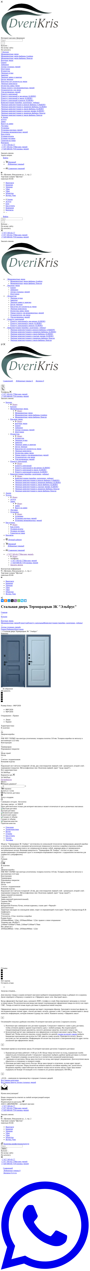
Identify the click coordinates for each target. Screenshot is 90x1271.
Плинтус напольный (23, 466)
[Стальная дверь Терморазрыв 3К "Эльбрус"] (26, 687)
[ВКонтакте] (2, 600)
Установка (19, 516)
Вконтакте (10, 183)
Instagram (9, 185)
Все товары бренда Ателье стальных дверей (18, 1082)
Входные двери (21, 423)
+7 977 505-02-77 (8, 145)
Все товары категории (10, 1080)
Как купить (14, 527)
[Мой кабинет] (2, 384)
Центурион (19, 629)
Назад (15, 404)
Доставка (9, 840)
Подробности (6, 780)
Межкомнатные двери (24, 413)
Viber (8, 189)
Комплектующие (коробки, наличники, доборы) (34, 478)
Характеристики (12, 829)
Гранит (4, 629)
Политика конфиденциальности (16, 1144)
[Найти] (3, 43)
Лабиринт (11, 629)
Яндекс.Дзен (11, 195)
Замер (17, 506)
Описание (10, 827)
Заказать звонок (16, 565)
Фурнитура (19, 438)
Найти (4, 1148)
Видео (8, 831)
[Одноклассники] (5, 600)
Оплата (8, 838)
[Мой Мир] (9, 600)
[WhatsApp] (18, 600)
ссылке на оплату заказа (67, 1034)
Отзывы (9, 834)
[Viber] (15, 600)
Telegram (9, 187)
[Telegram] (25, 600)
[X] (12, 600)
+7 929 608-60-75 (15, 149)
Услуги (13, 499)
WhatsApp (10, 193)
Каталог (13, 407)
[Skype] (22, 600)
